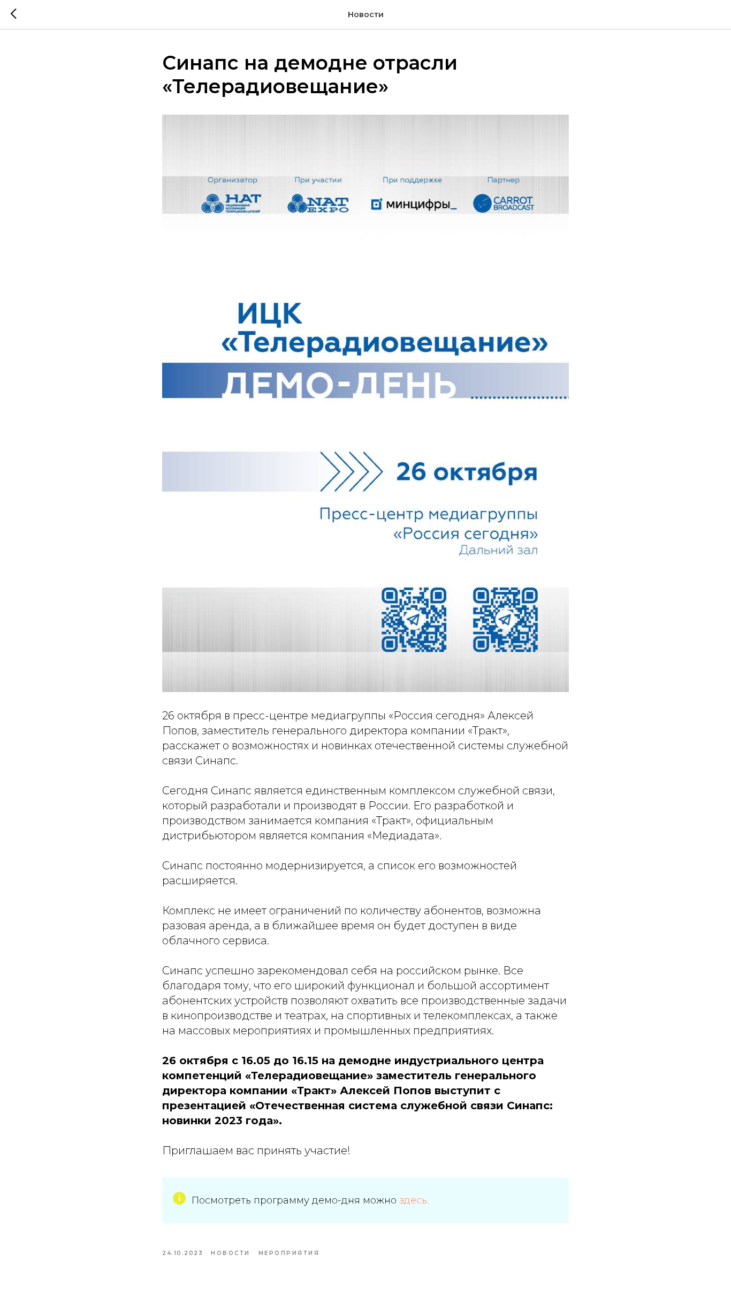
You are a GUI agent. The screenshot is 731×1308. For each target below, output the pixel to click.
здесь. (414, 1200)
